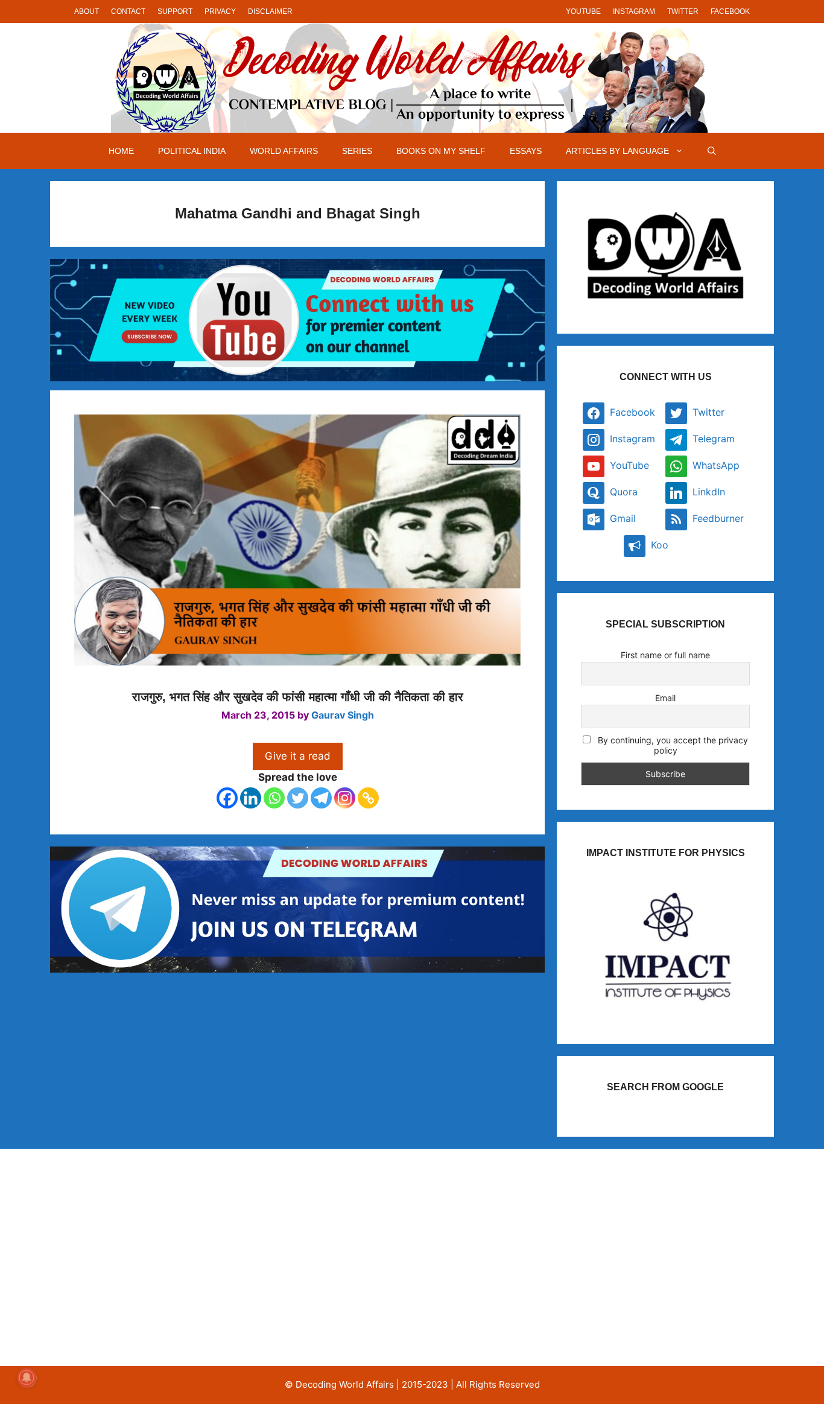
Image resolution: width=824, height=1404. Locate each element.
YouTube (583, 11)
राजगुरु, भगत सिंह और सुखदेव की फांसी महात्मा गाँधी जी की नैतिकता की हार (297, 697)
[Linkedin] (250, 797)
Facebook (730, 11)
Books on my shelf (441, 151)
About (86, 11)
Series (357, 151)
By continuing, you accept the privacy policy (671, 745)
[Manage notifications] (26, 1377)
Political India (192, 151)
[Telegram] (321, 797)
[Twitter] (297, 797)
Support (174, 11)
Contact (128, 11)
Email (665, 698)
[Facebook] (227, 797)
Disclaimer (270, 11)
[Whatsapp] (274, 797)
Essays (526, 151)
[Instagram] (344, 797)
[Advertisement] (179, 1257)
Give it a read (298, 756)
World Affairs (284, 151)
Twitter (683, 11)
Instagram (634, 11)
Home (121, 151)
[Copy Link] (368, 797)
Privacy (220, 11)
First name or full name (665, 655)
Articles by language (617, 151)
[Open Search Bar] (712, 151)
